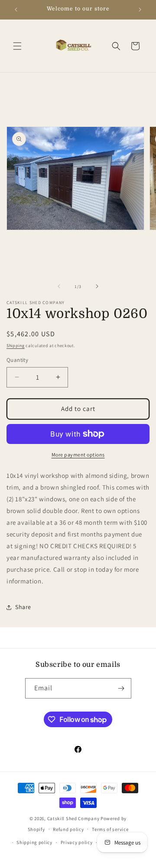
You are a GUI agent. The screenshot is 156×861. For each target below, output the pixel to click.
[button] (17, 46)
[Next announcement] (140, 9)
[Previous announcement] (16, 9)
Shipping (15, 345)
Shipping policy (34, 842)
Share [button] (23, 607)
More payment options (78, 454)
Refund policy (68, 829)
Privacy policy (77, 842)
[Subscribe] (121, 688)
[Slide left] (58, 286)
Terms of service (110, 829)
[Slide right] (97, 286)
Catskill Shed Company (73, 818)
